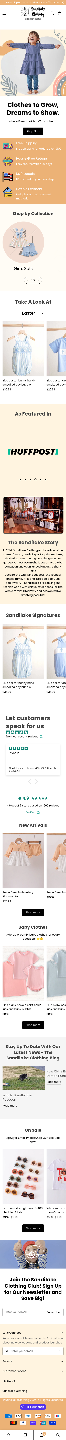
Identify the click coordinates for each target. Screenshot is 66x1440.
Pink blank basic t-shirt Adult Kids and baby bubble (22, 1007)
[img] (34, 732)
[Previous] (27, 280)
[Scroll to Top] (60, 1422)
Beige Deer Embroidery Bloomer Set (18, 894)
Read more (10, 1106)
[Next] (38, 280)
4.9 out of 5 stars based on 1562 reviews (33, 806)
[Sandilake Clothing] (33, 13)
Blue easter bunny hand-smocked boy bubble (19, 383)
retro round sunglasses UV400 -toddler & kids (23, 1210)
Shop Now (33, 131)
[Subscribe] (59, 1351)
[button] (59, 13)
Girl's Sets (23, 268)
